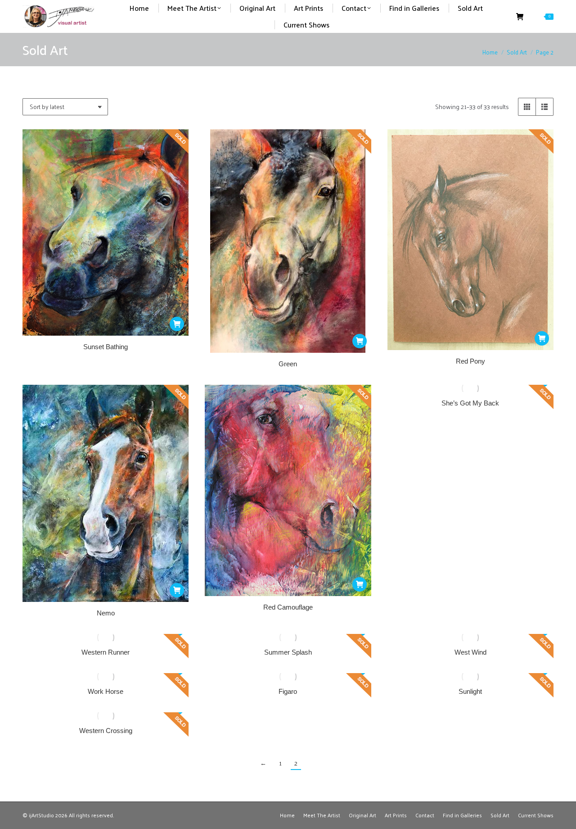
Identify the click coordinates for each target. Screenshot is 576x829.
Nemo (106, 613)
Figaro (288, 691)
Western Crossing (105, 730)
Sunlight (470, 691)
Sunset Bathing (105, 347)
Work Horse (105, 691)
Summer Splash (288, 652)
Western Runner (105, 652)
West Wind (470, 652)
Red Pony (470, 361)
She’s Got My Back (470, 403)
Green (288, 364)
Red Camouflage (288, 607)
